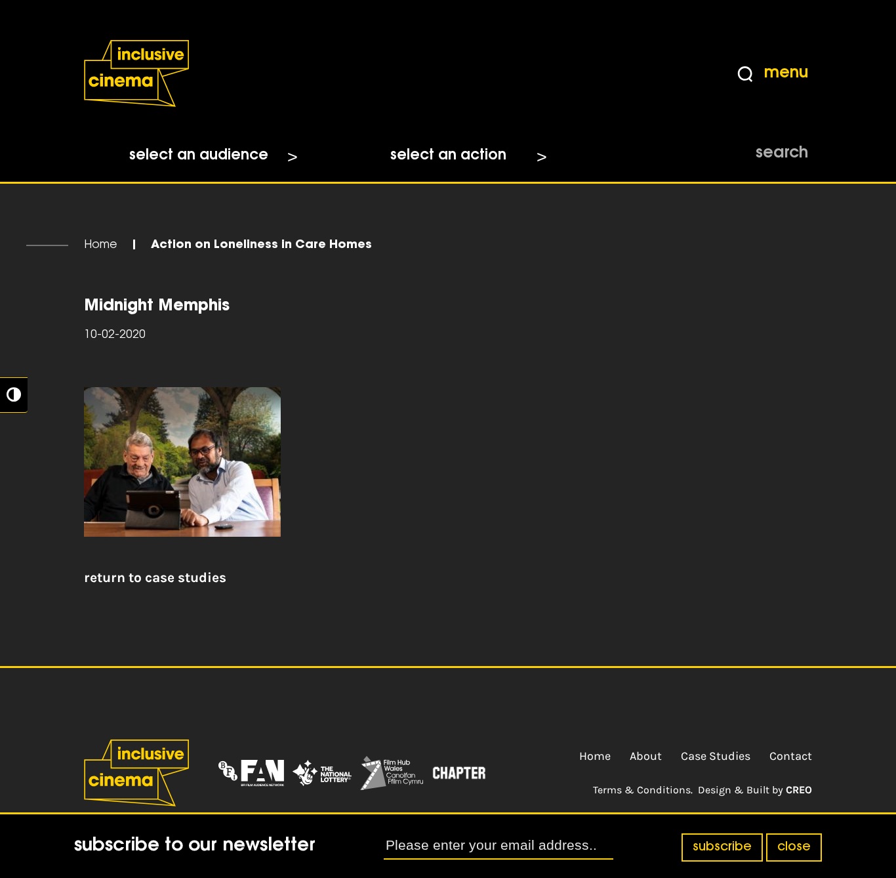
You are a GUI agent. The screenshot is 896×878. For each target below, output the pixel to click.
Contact (790, 756)
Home (100, 245)
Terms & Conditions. (643, 790)
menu (786, 73)
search (782, 153)
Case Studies (715, 756)
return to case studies (155, 577)
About (646, 756)
